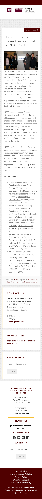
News (16, 280)
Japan (28, 282)
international (20, 282)
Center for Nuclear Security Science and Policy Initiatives (21, 13)
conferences (32, 280)
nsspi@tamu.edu (16, 322)
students (34, 282)
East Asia (10, 282)
